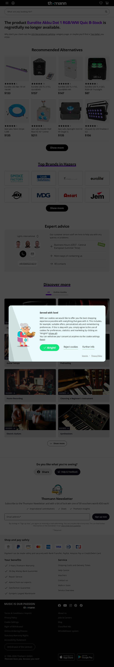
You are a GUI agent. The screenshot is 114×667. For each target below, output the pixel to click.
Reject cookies (71, 346)
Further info (88, 346)
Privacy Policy (96, 356)
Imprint (85, 356)
